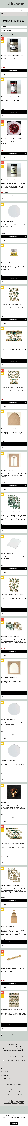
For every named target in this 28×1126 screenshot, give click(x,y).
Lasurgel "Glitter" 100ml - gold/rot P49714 (11, 96)
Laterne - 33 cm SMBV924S (7, 926)
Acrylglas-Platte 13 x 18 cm (7, 553)
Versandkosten (20, 1084)
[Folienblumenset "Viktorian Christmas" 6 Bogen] (14, 626)
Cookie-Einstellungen (8, 1089)
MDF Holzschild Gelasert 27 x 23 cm (9, 428)
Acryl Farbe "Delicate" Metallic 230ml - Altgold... (12, 55)
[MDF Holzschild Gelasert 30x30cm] (14, 668)
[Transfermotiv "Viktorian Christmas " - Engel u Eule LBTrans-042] (14, 585)
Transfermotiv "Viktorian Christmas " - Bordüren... (13, 345)
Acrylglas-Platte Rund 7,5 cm (8, 719)
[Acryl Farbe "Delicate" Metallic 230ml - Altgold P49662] (14, 45)
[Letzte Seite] (7, 35)
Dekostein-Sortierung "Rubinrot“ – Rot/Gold (11, 138)
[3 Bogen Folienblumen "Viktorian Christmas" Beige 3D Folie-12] (14, 875)
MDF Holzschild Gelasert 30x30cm (9, 677)
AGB (14, 1094)
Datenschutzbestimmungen (14, 1060)
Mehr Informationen (14, 1119)
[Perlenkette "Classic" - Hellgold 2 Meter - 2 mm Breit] (14, 958)
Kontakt (21, 1089)
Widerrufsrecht (21, 1091)
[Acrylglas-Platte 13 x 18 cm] (14, 543)
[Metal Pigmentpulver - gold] (14, 253)
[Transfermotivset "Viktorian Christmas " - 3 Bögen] (14, 377)
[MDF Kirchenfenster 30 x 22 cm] (14, 460)
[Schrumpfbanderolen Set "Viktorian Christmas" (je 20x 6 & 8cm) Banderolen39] (14, 1000)
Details (13, 195)
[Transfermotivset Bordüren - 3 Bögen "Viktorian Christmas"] (14, 834)
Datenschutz (8, 1094)
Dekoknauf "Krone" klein (7, 802)
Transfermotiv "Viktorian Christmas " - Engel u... (12, 594)
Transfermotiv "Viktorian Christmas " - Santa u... (12, 304)
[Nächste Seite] (4, 35)
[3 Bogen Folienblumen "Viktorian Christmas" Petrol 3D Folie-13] (14, 502)
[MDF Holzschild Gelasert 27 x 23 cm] (14, 419)
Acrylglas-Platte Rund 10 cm (8, 760)
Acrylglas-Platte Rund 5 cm (7, 221)
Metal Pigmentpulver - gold (7, 262)
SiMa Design (18, 1099)
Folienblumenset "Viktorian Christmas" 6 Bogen (12, 636)
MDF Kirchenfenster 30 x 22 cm (8, 470)
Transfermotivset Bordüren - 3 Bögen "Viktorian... (13, 843)
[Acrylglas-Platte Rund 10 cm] (14, 751)
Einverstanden (14, 1123)
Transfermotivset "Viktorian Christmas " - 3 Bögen (13, 387)
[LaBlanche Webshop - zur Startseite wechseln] (14, 3)
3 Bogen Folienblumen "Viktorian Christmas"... (12, 511)
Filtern (5, 27)
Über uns (16, 1089)
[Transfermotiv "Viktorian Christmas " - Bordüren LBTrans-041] (14, 336)
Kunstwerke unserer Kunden (14, 1097)
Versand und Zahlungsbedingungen (9, 1091)
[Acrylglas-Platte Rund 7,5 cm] (14, 709)
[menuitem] (1, 10)
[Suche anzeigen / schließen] (14, 10)
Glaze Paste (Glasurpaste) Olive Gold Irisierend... (12, 179)
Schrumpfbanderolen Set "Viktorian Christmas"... (12, 1009)
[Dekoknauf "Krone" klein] (14, 792)
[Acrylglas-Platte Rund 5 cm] (14, 211)
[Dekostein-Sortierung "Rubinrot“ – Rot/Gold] (14, 128)
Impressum (18, 1094)
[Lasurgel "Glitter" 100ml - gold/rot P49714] (14, 87)
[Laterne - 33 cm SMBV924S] (14, 917)
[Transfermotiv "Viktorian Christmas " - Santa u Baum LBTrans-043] (14, 294)
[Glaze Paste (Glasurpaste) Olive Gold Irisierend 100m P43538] (14, 170)
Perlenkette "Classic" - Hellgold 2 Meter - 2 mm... (12, 968)
